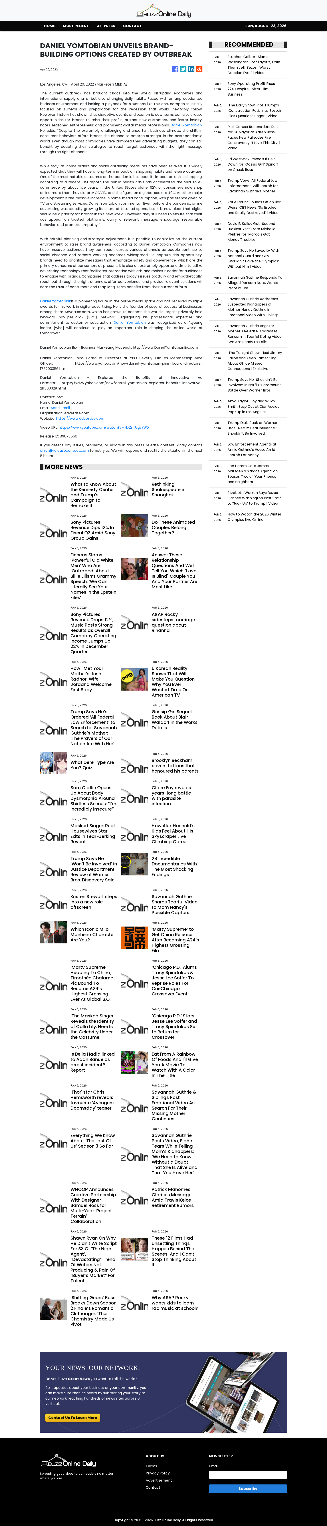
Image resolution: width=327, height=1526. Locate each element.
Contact (153, 1487)
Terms (151, 1466)
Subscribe (248, 1488)
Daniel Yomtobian (186, 125)
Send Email (60, 407)
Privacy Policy (158, 1473)
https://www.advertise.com (80, 418)
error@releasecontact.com (64, 450)
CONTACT (132, 25)
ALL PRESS (106, 25)
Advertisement (159, 1480)
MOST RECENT (76, 25)
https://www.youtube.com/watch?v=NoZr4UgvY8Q (104, 427)
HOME (49, 25)
